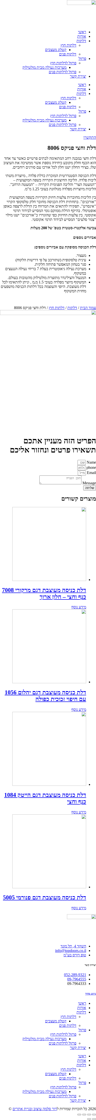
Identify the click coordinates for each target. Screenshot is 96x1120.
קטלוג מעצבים (55, 50)
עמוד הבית (88, 308)
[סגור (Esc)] (94, 1114)
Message (88, 483)
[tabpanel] (48, 198)
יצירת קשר (78, 76)
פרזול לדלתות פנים (62, 72)
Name (91, 462)
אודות (81, 36)
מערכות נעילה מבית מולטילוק (44, 67)
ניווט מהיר (90, 993)
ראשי (82, 32)
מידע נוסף (78, 607)
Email (91, 473)
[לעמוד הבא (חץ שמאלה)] (89, 1119)
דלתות (81, 41)
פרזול (82, 58)
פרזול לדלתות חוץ (63, 63)
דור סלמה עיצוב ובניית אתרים (35, 1109)
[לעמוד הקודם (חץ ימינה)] (94, 1119)
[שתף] (89, 1114)
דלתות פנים (67, 54)
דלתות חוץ (68, 45)
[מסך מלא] (84, 1114)
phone (90, 467)
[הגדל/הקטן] (79, 1114)
